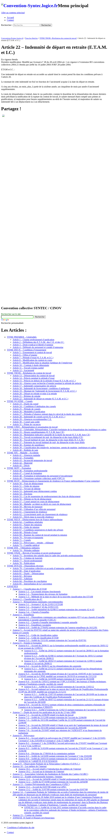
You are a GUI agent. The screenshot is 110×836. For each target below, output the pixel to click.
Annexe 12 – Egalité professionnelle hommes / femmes (37, 776)
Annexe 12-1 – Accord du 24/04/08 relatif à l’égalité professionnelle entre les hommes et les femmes (63, 779)
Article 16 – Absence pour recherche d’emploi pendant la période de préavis (47, 383)
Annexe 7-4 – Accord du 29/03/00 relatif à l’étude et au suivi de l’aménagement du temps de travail (63, 725)
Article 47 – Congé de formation (27, 473)
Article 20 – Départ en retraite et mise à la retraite (35, 393)
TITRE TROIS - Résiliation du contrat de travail (58, 38)
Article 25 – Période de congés (26, 409)
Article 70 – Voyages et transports (28, 537)
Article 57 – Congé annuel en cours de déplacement (36, 501)
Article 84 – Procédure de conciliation (30, 581)
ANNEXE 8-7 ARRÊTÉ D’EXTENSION (37, 761)
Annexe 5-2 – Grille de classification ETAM (38, 638)
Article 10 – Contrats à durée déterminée (31, 365)
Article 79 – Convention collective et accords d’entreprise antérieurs (43, 568)
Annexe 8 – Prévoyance (23, 735)
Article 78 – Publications (24, 563)
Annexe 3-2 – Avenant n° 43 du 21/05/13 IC (38, 607)
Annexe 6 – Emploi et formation (27, 643)
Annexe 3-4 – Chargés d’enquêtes (33, 612)
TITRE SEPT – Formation (19, 468)
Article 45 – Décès (21, 465)
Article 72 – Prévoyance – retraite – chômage (33, 542)
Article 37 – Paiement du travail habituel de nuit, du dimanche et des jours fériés (49, 442)
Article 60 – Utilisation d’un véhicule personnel (34, 509)
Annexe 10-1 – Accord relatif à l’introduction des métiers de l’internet (49, 769)
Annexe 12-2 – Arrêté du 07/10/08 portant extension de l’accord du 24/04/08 (53, 782)
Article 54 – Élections (22, 494)
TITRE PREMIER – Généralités (22, 337)
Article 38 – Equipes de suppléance (29, 445)
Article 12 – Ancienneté (23, 370)
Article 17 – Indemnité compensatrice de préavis (34, 386)
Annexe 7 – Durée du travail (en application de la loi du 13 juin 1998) (44, 712)
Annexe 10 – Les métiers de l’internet (30, 766)
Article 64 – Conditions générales (28, 522)
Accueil (10, 17)
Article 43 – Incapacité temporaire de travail (32, 460)
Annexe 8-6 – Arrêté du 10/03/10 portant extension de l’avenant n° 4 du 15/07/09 (55, 758)
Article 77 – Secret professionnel (27, 560)
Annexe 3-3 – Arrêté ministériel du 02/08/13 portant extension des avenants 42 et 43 (56, 609)
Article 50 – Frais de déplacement (28, 483)
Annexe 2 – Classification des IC (27, 599)
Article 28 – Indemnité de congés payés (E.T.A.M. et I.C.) (39, 417)
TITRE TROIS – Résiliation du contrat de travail (29, 373)
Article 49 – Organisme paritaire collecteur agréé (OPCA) (39, 478)
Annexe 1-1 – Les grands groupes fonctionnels (39, 591)
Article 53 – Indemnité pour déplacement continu (35, 491)
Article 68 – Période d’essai (25, 532)
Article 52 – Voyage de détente (27, 488)
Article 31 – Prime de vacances (27, 424)
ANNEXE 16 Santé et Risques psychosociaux (34, 818)
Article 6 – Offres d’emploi (25, 355)
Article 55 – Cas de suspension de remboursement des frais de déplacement (46, 496)
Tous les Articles (31, 38)
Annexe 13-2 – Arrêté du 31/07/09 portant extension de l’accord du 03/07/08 (53, 789)
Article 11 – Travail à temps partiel (28, 368)
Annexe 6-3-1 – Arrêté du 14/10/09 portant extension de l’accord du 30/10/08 (59, 679)
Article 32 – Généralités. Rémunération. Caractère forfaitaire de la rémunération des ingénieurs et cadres (59, 429)
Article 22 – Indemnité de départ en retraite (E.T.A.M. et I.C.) (40, 399)
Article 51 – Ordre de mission (26, 486)
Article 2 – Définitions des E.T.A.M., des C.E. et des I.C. (38, 342)
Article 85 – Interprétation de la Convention (32, 584)
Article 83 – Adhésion (23, 578)
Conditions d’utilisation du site (20, 827)
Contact (10, 20)
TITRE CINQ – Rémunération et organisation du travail (32, 427)
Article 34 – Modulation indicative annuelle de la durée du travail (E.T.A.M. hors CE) (51, 434)
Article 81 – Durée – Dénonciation (28, 573)
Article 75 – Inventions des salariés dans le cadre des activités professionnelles (48, 555)
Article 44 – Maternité (23, 463)
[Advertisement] (34, 31)
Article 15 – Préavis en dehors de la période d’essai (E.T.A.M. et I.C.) (44, 381)
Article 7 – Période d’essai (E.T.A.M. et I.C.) (33, 357)
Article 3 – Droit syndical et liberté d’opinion (33, 345)
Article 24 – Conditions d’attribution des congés (34, 406)
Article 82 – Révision (22, 576)
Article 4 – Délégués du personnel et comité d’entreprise (38, 347)
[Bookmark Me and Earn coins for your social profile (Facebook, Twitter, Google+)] (3, 116)
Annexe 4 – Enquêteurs (23, 614)
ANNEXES (12, 586)
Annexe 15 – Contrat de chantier (27, 815)
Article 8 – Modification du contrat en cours (32, 360)
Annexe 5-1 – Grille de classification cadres (38, 635)
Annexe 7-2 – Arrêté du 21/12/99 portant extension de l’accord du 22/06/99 (52, 717)
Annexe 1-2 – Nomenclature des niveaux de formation (42, 594)
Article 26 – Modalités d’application (29, 411)
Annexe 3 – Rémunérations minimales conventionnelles (38, 602)
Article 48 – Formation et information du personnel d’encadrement (42, 476)
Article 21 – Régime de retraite (26, 396)
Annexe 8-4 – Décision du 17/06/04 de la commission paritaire (46, 753)
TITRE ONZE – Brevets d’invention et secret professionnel (34, 553)
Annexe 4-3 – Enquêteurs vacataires (34, 625)
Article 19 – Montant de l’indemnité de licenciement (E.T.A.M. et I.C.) (44, 391)
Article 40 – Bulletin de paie (25, 450)
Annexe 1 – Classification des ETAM (30, 589)
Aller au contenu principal (13, 12)
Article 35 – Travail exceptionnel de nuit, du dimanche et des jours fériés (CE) (48, 437)
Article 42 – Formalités (23, 458)
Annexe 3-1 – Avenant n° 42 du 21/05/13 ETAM (40, 604)
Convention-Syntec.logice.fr (12, 38)
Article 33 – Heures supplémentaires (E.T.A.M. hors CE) (38, 432)
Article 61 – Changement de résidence (30, 512)
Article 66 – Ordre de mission (26, 527)
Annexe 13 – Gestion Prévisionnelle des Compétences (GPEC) (41, 784)
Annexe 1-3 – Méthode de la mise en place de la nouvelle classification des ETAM (55, 596)
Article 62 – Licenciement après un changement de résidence (40, 514)
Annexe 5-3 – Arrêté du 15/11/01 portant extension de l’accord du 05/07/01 (52, 640)
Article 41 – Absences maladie (26, 455)
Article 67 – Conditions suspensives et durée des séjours (38, 530)
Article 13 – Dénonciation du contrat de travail (34, 375)
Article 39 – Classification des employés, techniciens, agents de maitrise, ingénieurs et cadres (54, 447)
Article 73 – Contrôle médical (26, 545)
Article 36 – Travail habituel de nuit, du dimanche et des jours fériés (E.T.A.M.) (48, 440)
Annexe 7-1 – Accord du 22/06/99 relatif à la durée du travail (45, 715)
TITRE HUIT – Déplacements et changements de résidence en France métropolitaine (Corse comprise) (53, 481)
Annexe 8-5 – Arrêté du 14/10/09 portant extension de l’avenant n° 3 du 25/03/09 (55, 756)
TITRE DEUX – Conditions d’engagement (26, 350)
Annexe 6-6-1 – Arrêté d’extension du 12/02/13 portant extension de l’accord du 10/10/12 (64, 710)
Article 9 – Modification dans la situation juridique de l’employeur (42, 363)
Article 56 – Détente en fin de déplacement (32, 499)
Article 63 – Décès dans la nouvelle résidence (33, 517)
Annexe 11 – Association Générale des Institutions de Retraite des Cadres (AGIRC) (50, 774)
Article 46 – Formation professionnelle (30, 470)
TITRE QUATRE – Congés (20, 401)
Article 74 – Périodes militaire (26, 550)
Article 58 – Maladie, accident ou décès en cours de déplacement (42, 504)
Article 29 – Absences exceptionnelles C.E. (32, 419)
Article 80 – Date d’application (27, 571)
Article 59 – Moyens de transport (27, 506)
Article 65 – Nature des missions (27, 524)
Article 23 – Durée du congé (25, 404)
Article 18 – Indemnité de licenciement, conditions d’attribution (41, 388)
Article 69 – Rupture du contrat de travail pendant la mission (40, 535)
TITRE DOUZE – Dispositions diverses (25, 566)
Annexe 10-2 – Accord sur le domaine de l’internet (41, 771)
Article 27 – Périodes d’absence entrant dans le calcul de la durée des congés (47, 414)
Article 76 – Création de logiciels (27, 558)
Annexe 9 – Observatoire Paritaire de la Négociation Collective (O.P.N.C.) (46, 764)
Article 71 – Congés (22, 540)
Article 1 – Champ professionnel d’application (33, 339)
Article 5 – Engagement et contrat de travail (32, 352)
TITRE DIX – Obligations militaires (23, 548)
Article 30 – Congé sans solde (26, 422)
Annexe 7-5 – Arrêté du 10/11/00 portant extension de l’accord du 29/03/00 (52, 728)
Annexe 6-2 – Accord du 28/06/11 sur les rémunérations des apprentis (49, 666)
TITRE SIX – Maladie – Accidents (23, 452)
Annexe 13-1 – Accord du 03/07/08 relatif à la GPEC (42, 787)
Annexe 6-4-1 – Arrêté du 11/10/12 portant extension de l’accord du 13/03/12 (59, 686)
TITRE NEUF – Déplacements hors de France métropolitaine (35, 519)
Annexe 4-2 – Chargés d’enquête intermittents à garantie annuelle (47, 622)
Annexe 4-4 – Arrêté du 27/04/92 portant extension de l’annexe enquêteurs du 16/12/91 (57, 627)
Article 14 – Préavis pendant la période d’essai (33, 378)
